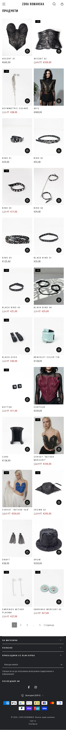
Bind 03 (7, 208)
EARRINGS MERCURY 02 (48, 609)
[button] (54, 4)
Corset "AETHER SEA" (15, 510)
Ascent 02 (40, 58)
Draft (6, 559)
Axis (36, 108)
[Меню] (4, 4)
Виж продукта (58, 349)
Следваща (49, 625)
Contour (39, 407)
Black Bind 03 (11, 307)
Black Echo (9, 357)
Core (5, 457)
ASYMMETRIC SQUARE (15, 108)
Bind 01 (7, 158)
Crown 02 (40, 510)
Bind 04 (38, 208)
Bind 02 (38, 158)
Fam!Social (33, 724)
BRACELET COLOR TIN (47, 357)
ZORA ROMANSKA (26, 717)
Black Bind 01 (43, 257)
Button (7, 407)
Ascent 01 (8, 58)
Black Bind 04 (43, 307)
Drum (37, 559)
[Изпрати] (62, 664)
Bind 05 (7, 257)
